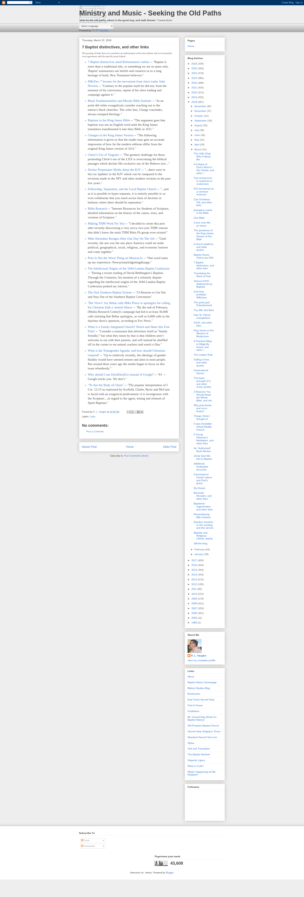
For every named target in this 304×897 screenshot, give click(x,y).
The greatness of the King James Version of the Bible (204, 235)
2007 (194, 608)
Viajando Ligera (196, 760)
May (197, 139)
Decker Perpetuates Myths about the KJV (114, 169)
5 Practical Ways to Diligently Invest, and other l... (203, 345)
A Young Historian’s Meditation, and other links (204, 439)
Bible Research (97, 208)
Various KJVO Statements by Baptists (203, 284)
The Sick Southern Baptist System (110, 292)
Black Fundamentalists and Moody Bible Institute (119, 100)
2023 (194, 78)
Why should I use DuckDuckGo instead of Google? (121, 374)
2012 (194, 584)
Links (93, 416)
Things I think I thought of (202, 417)
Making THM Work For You (106, 223)
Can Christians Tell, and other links (203, 202)
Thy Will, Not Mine (204, 310)
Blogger (169, 872)
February (199, 549)
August (198, 125)
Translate (103, 30)
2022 (194, 82)
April (197, 144)
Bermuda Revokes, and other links (203, 495)
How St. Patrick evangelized (202, 316)
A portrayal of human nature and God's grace (203, 479)
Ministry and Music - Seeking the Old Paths (150, 13)
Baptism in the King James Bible (109, 120)
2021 (194, 87)
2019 (194, 97)
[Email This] (128, 412)
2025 (194, 68)
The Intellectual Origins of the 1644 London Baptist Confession (128, 268)
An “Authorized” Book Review (202, 450)
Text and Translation (199, 748)
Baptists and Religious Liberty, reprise (203, 535)
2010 (194, 593)
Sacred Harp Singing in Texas (204, 731)
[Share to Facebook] (138, 412)
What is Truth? (196, 766)
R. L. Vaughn (198, 655)
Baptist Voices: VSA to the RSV (204, 256)
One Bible (199, 217)
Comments (89, 846)
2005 (194, 617)
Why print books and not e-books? (203, 408)
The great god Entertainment (203, 304)
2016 (194, 565)
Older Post (169, 446)
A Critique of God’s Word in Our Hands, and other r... (204, 168)
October (199, 115)
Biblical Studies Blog (199, 688)
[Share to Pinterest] (142, 412)
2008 (194, 603)
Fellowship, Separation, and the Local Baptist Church (122, 189)
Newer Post (89, 446)
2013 (194, 579)
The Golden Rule (203, 354)
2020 (194, 92)
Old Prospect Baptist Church (203, 725)
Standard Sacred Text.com (202, 737)
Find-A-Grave (195, 705)
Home (130, 446)
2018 (194, 102)
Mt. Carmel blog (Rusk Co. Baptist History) (202, 718)
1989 (194, 622)
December (200, 106)
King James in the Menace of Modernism (204, 333)
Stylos (191, 743)
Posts (86, 840)
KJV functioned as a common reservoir (204, 191)
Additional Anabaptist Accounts (201, 466)
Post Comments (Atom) (136, 455)
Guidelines (193, 711)
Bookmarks (194, 693)
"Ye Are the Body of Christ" (106, 385)
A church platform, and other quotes (204, 247)
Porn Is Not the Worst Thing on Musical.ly (115, 258)
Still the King (200, 543)
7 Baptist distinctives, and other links (204, 265)
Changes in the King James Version (110, 135)
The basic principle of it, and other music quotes (202, 382)
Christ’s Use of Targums (103, 154)
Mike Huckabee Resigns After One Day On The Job (121, 238)
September (200, 120)
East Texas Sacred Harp (201, 699)
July (197, 130)
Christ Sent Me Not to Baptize (203, 457)
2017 (194, 560)
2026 (194, 63)
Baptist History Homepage (202, 682)
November (200, 111)
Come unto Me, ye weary (202, 224)
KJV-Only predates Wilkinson (200, 294)
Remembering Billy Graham (202, 516)
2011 (194, 589)
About (191, 676)
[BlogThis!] (132, 412)
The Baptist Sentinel (199, 754)
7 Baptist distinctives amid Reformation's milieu (118, 62)
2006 (194, 613)
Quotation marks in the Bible (203, 211)
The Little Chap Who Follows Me (202, 156)
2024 (194, 73)
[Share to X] (135, 412)
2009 (194, 598)
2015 (194, 569)
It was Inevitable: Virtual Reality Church (203, 426)
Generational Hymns (201, 372)
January (199, 554)
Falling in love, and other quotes (202, 362)
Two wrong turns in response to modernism (203, 181)
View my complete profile (201, 660)
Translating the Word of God (202, 275)
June (197, 135)
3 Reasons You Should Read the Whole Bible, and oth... (204, 396)
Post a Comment (95, 431)
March (198, 149)
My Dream (199, 488)
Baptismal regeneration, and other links (203, 506)
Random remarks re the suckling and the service (203, 525)
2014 (194, 574)
